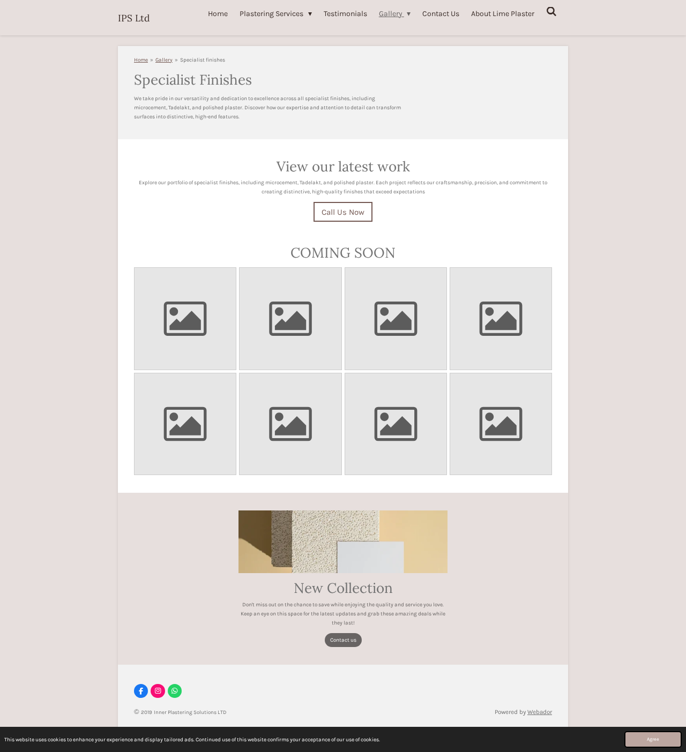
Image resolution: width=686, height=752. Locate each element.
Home (141, 60)
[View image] (185, 318)
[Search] (551, 12)
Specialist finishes (202, 60)
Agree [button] (653, 739)
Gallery (164, 60)
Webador (539, 712)
